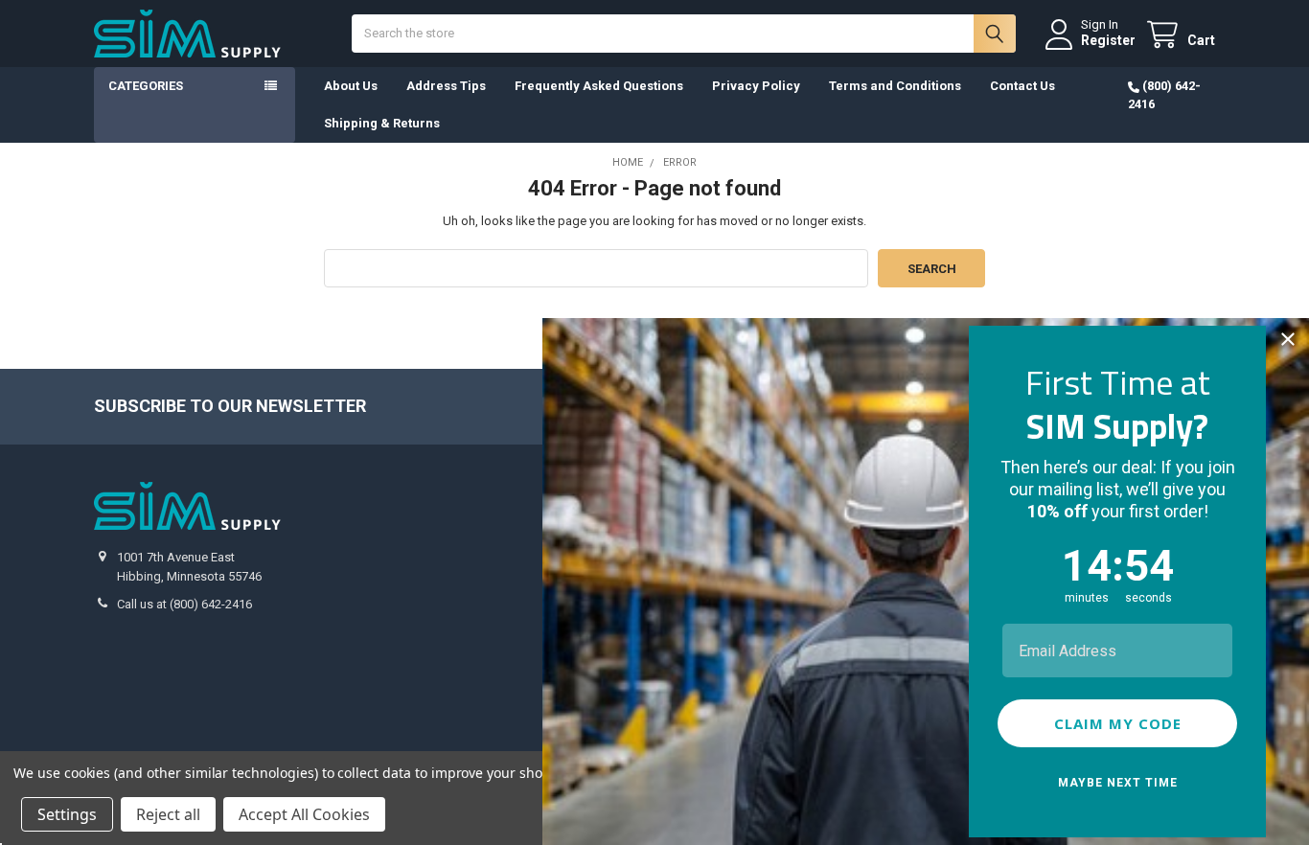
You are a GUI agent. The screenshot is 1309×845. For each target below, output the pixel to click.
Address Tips (446, 86)
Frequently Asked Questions (599, 86)
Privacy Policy (756, 86)
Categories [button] (145, 86)
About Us (351, 86)
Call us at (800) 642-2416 (184, 604)
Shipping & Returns (382, 123)
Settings (67, 814)
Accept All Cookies (304, 814)
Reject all (168, 814)
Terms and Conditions (895, 86)
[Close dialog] (1288, 339)
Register (1108, 40)
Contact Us (1022, 86)
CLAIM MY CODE (1118, 723)
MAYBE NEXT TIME (1118, 782)
